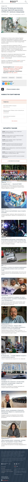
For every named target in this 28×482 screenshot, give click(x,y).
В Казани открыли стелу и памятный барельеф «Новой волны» (11, 132)
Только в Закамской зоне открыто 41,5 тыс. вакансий (13, 357)
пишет (2, 58)
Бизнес (2, 408)
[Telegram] (11, 84)
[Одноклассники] (6, 84)
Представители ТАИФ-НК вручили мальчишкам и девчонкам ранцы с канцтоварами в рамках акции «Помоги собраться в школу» (12, 186)
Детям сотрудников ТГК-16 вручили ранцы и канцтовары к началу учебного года (13, 152)
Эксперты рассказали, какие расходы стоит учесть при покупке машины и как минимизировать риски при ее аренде (13, 270)
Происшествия (4, 295)
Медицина (11, 77)
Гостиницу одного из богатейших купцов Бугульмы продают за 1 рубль (12, 136)
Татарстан (19, 77)
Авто (2, 265)
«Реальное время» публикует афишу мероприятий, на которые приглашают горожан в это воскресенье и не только (13, 213)
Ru (15, 466)
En (17, 466)
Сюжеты (5, 102)
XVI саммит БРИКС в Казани (9, 106)
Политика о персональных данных (7, 472)
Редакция (3, 466)
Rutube (10, 72)
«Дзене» (15, 72)
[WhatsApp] (8, 84)
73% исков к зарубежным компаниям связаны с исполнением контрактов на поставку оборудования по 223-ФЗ (13, 442)
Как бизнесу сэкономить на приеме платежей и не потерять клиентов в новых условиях (12, 384)
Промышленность (5, 323)
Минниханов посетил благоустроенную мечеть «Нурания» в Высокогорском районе (12, 144)
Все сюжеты (14, 121)
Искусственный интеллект (9, 117)
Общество (4, 6)
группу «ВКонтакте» (8, 68)
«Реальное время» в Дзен (13, 89)
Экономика (3, 379)
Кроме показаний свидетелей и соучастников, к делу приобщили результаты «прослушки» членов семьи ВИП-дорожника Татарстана (13, 300)
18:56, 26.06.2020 (4, 14)
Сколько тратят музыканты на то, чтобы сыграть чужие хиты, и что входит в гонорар (13, 241)
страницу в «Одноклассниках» (11, 69)
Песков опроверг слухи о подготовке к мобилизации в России (12, 140)
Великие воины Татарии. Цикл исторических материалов (13, 111)
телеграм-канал (18, 67)
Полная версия (4, 476)
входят (18, 60)
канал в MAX (18, 68)
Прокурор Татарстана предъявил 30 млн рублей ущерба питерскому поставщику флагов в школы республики (12, 414)
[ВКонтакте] (3, 84)
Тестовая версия (5, 478)
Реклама (3, 468)
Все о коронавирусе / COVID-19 (19, 14)
